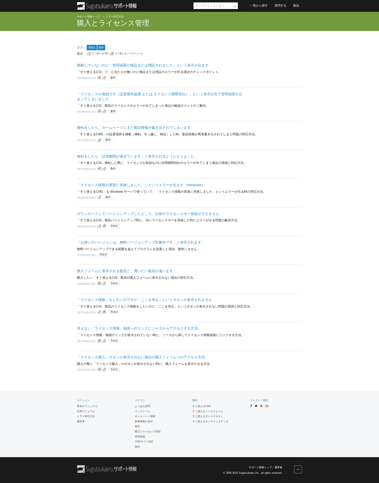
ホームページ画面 (145, 416)
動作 (101, 47)
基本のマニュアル (87, 406)
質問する (280, 5)
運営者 (81, 421)
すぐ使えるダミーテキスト (207, 416)
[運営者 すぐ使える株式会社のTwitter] (256, 406)
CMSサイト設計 (144, 441)
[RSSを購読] (261, 406)
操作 (137, 426)
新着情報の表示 (144, 421)
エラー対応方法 (86, 416)
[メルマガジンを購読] (266, 406)
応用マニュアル (86, 411)
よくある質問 (142, 406)
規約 (137, 446)
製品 (296, 5)
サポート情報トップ (260, 467)
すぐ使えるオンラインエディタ (210, 421)
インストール (142, 411)
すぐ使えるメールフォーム (129, 53)
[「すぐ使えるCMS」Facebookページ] (251, 406)
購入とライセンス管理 (113, 23)
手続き (91, 47)
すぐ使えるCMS (100, 53)
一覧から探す (259, 5)
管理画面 (140, 436)
